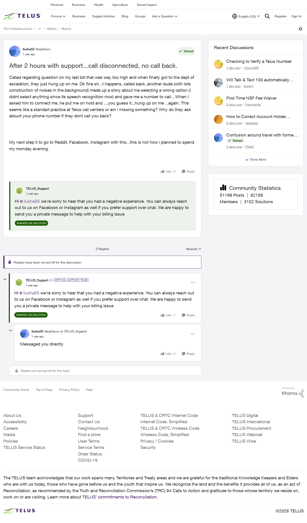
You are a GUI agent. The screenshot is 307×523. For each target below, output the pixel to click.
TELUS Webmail (247, 434)
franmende (253, 104)
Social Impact (146, 5)
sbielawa (251, 123)
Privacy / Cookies (157, 441)
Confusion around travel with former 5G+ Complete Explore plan (260, 135)
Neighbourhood (93, 428)
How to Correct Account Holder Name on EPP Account (256, 116)
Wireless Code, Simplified (164, 434)
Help (89, 389)
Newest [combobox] (193, 249)
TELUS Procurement (251, 428)
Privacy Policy (69, 389)
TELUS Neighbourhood (17, 28)
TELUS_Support (37, 188)
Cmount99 (251, 68)
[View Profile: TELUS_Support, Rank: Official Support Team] (18, 282)
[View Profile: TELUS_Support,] (19, 190)
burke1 (249, 86)
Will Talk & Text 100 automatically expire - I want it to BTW (257, 80)
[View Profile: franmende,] (218, 100)
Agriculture (120, 5)
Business (78, 5)
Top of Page (44, 389)
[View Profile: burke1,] (218, 82)
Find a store (89, 434)
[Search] (267, 16)
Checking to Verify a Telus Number (259, 61)
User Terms (89, 441)
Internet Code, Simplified (163, 421)
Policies (10, 441)
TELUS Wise (244, 441)
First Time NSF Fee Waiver (251, 98)
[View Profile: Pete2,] (218, 137)
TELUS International (251, 421)
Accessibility (15, 421)
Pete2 (249, 146)
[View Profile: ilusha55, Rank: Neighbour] (14, 51)
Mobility (52, 28)
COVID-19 (88, 460)
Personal (57, 5)
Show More (258, 159)
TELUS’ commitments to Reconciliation (119, 496)
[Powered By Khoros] (293, 392)
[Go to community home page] (22, 16)
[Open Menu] (300, 29)
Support (85, 415)
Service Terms (91, 447)
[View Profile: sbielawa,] (218, 119)
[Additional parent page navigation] (39, 29)
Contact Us (89, 421)
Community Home (16, 389)
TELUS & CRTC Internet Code (169, 415)
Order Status (90, 453)
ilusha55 (29, 49)
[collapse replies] (5, 279)
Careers (10, 428)
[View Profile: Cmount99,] (218, 64)
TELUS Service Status (24, 447)
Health (98, 5)
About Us (12, 415)
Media (9, 434)
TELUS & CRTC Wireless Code (169, 428)
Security (148, 447)
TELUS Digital (245, 415)
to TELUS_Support (73, 331)
